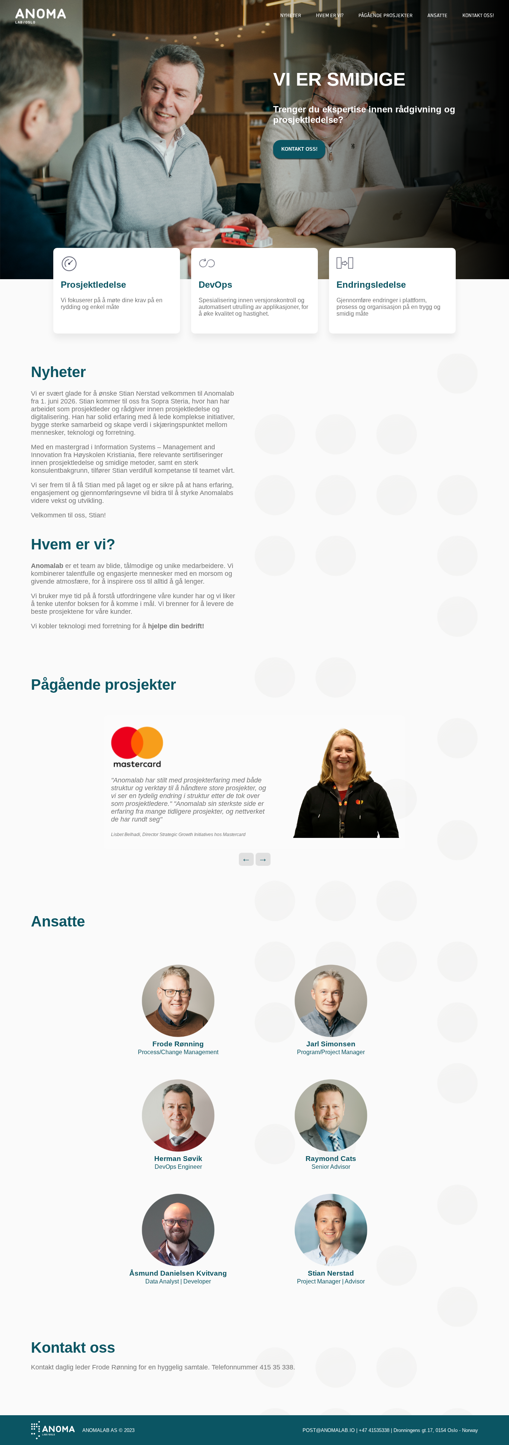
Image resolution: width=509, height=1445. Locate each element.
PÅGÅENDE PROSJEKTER (385, 15)
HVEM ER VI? (330, 15)
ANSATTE (437, 15)
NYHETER (290, 15)
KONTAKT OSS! (478, 15)
